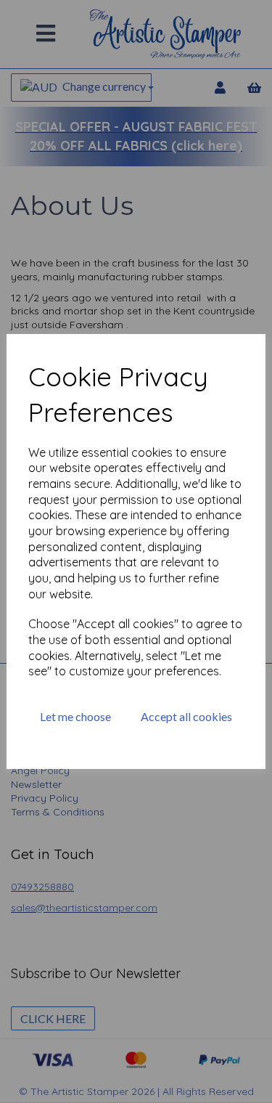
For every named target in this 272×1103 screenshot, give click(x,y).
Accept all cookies (186, 716)
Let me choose (75, 716)
